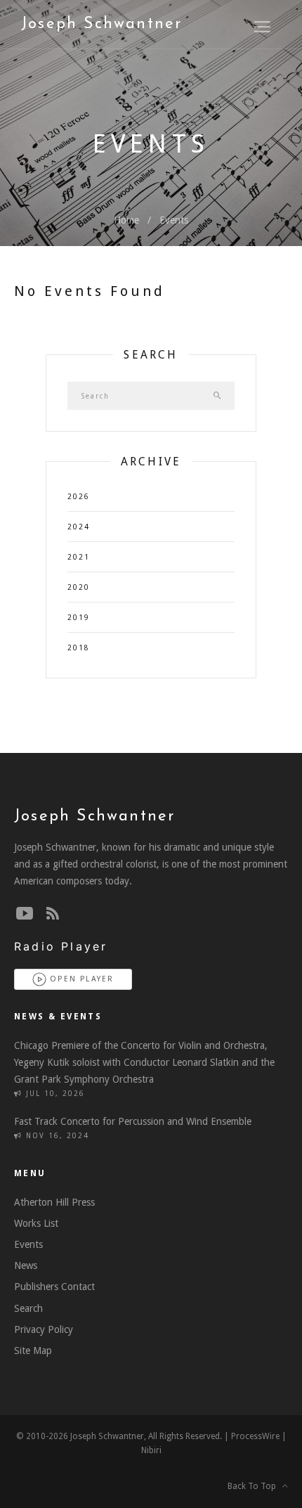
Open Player (80, 979)
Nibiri (151, 1450)
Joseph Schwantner (101, 24)
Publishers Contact (54, 1286)
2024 (78, 527)
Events (173, 220)
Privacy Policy (43, 1329)
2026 (78, 497)
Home (126, 220)
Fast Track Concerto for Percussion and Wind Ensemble (132, 1121)
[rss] (52, 913)
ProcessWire (255, 1436)
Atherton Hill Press (54, 1202)
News (25, 1265)
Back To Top (255, 1486)
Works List (36, 1223)
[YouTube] (24, 913)
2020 (78, 587)
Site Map (33, 1350)
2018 (78, 648)
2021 (78, 557)
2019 (78, 617)
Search (28, 1308)
